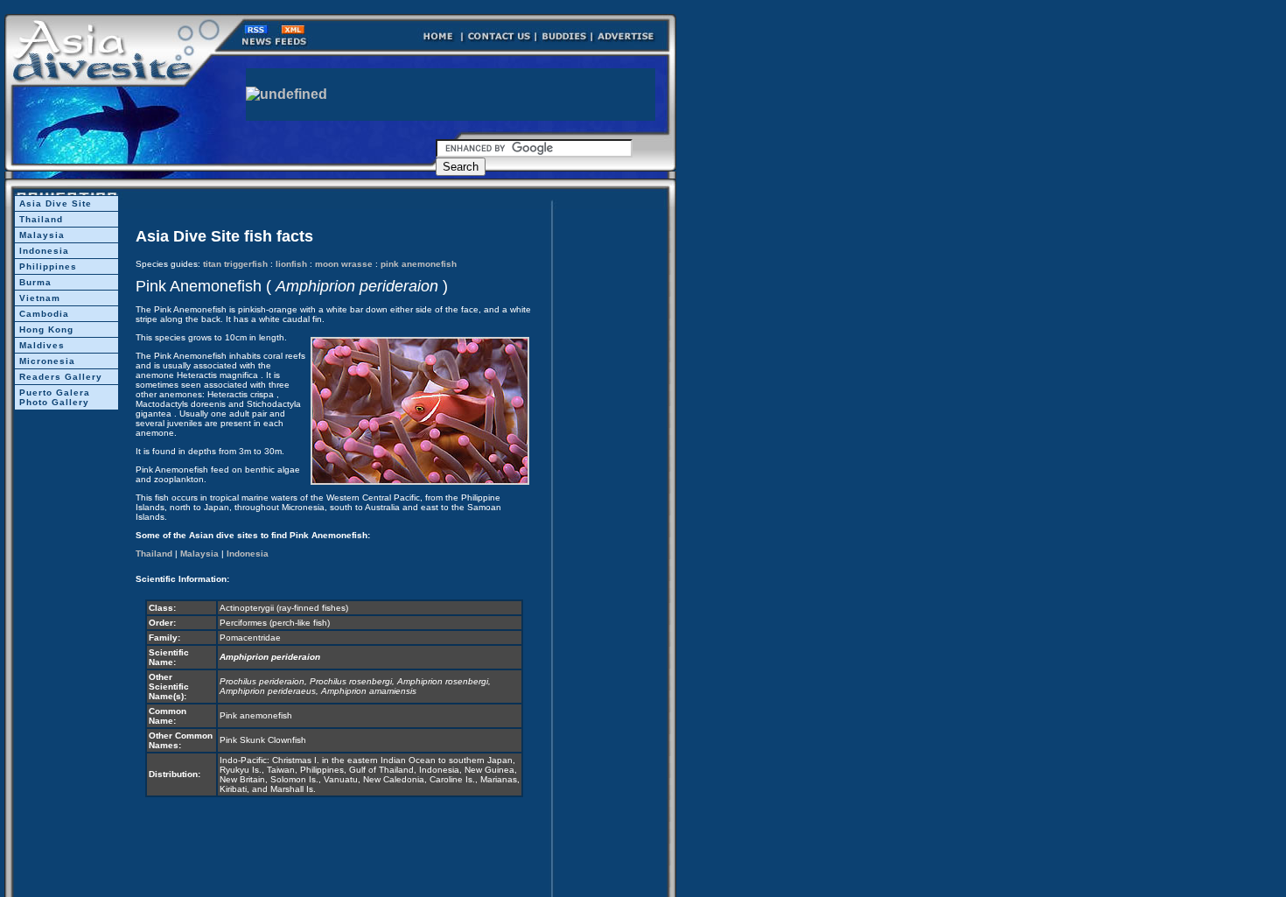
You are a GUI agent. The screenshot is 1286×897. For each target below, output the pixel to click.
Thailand (41, 219)
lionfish (291, 264)
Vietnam (39, 298)
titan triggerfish (235, 264)
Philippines (48, 266)
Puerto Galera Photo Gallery (54, 397)
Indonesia (44, 251)
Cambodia (44, 314)
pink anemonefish (419, 264)
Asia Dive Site (55, 203)
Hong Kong (46, 329)
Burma (35, 282)
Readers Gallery (60, 377)
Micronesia (47, 361)
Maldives (42, 345)
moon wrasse (344, 264)
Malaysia (42, 235)
